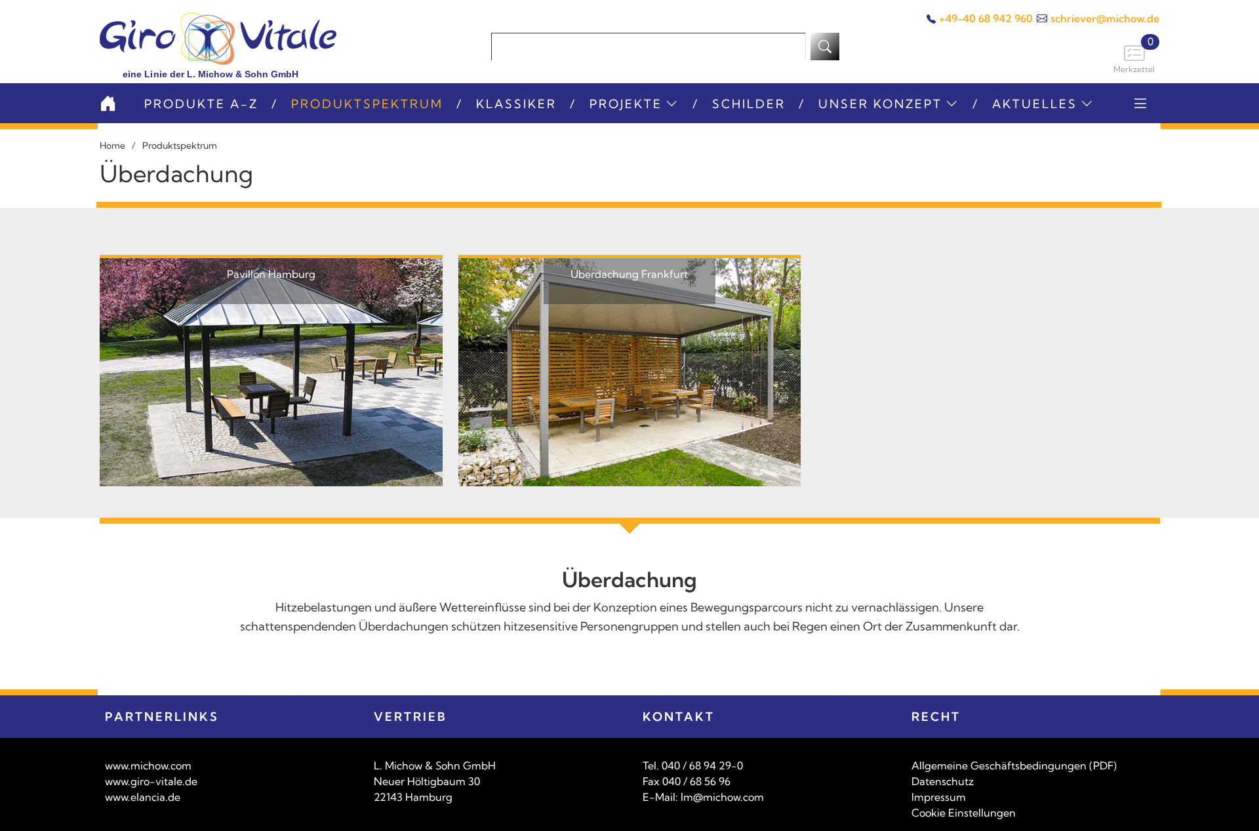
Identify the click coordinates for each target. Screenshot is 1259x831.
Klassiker (516, 103)
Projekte (626, 103)
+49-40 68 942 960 (986, 18)
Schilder (749, 103)
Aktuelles (1034, 103)
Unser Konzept (880, 103)
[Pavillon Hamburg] (271, 370)
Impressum (938, 796)
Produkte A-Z (201, 103)
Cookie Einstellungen (963, 812)
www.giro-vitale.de (151, 781)
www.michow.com (148, 765)
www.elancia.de (142, 796)
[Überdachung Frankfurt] (629, 370)
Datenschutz (942, 781)
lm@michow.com (722, 796)
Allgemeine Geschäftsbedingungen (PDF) (1014, 765)
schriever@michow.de (1104, 18)
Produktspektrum (367, 103)
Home (112, 145)
